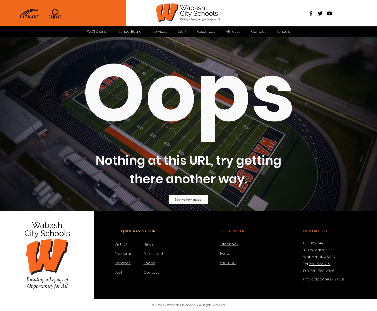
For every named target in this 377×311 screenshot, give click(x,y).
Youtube (228, 262)
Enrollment (153, 253)
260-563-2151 (320, 263)
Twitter (226, 253)
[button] (283, 31)
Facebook (229, 244)
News (148, 244)
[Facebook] (311, 13)
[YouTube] (329, 13)
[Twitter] (320, 13)
